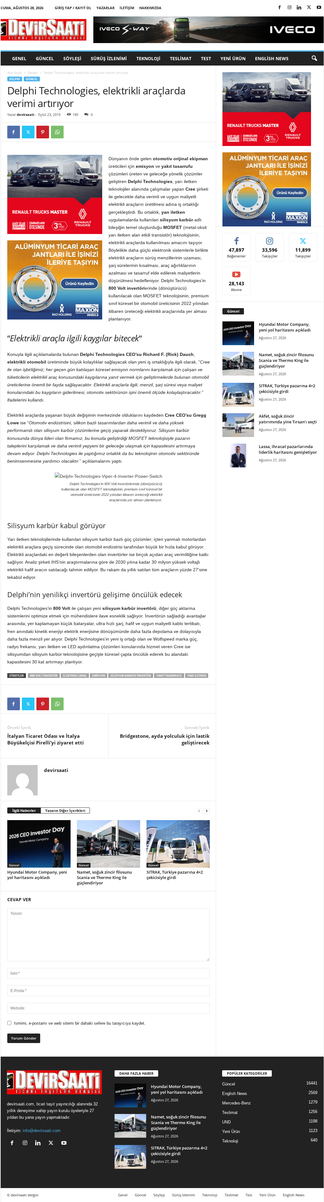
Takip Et (269, 238)
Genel (19, 58)
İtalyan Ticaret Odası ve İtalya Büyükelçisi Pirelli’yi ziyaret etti (45, 739)
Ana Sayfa (14, 72)
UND (226, 1122)
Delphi (33, 72)
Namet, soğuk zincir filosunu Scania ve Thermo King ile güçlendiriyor (104, 877)
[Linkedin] (299, 7)
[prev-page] (199, 810)
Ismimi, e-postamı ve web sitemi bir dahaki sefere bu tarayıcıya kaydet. (80, 1023)
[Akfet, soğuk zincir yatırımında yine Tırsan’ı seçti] (238, 425)
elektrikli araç (75, 676)
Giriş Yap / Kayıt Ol (73, 7)
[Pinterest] (42, 132)
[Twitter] (309, 7)
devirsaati (25, 114)
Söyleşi (72, 58)
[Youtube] (319, 7)
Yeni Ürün (233, 58)
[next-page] (206, 810)
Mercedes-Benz (236, 1103)
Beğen (236, 238)
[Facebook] (280, 7)
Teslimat (180, 58)
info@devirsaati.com (41, 1130)
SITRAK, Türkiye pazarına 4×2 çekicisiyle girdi (174, 874)
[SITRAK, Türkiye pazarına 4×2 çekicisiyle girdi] (178, 844)
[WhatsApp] (57, 132)
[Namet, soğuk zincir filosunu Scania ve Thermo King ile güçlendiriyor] (108, 844)
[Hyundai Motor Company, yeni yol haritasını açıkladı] (39, 844)
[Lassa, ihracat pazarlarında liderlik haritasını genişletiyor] (238, 455)
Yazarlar (106, 7)
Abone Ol (236, 271)
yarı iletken (196, 676)
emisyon (98, 676)
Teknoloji (148, 58)
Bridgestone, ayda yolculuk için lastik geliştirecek (164, 739)
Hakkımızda (150, 7)
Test (206, 58)
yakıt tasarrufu (169, 676)
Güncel (45, 58)
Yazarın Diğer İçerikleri (65, 810)
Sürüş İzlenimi (109, 58)
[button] (314, 59)
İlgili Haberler (24, 810)
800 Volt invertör (44, 676)
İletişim (127, 7)
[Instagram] (289, 7)
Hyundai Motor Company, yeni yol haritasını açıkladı (37, 874)
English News (272, 58)
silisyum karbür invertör (130, 676)
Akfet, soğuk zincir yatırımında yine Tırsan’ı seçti (288, 419)
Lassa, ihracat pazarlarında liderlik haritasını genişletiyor (288, 449)
